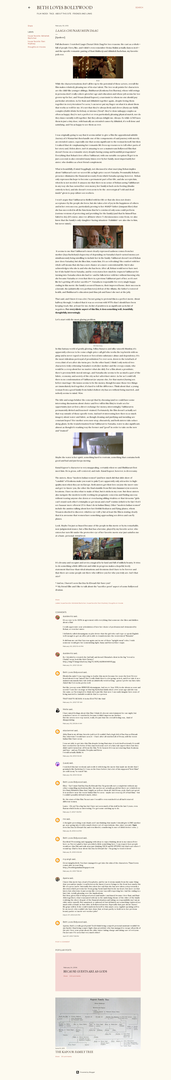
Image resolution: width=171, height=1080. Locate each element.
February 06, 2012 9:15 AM (72, 756)
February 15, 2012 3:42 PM (72, 831)
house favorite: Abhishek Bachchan (73, 603)
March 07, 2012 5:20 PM (71, 915)
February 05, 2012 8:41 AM (72, 723)
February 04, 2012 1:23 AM (72, 665)
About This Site (63, 14)
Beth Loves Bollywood (65, 7)
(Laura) (66, 763)
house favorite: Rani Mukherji (97, 603)
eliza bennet (68, 730)
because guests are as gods (85, 971)
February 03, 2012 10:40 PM (73, 646)
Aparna (66, 878)
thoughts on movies (37, 47)
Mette (65, 709)
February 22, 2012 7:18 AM (72, 871)
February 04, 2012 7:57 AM (72, 702)
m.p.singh (67, 859)
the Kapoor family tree (74, 1052)
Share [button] (30, 26)
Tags (51, 14)
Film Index (42, 14)
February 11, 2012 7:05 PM (72, 812)
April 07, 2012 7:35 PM (71, 936)
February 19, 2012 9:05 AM (72, 852)
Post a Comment (62, 942)
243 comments (74, 976)
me (64, 819)
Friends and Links (82, 14)
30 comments (66, 1056)
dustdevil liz (68, 616)
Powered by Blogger (87, 1072)
